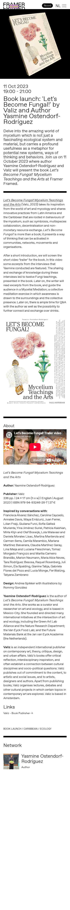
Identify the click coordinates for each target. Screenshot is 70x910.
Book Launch (12, 728)
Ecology (45, 728)
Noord (47, 5)
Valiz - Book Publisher (16, 713)
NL (58, 5)
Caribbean (31, 728)
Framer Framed (14, 7)
